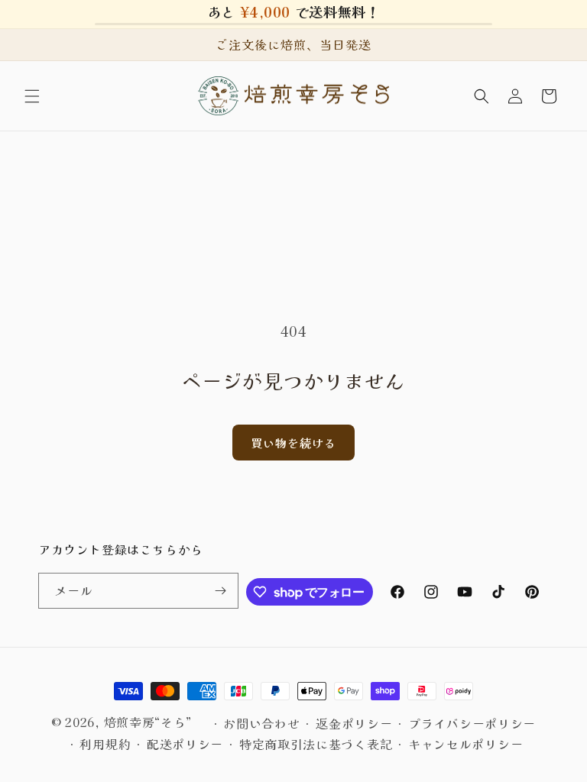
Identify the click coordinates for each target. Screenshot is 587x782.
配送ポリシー (185, 744)
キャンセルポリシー (465, 744)
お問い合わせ (261, 723)
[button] (32, 96)
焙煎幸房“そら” (148, 722)
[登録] (221, 591)
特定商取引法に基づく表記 (315, 744)
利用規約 (105, 744)
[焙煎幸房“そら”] (294, 95)
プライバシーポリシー (472, 723)
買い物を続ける (293, 443)
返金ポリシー (354, 723)
